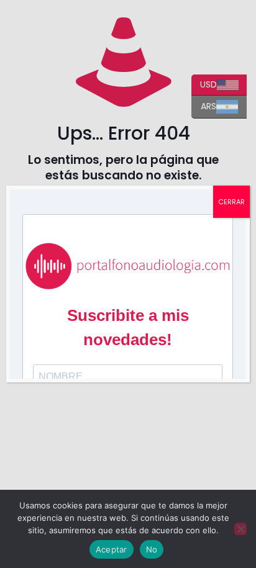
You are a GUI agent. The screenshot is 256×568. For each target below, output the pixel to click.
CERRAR (231, 202)
